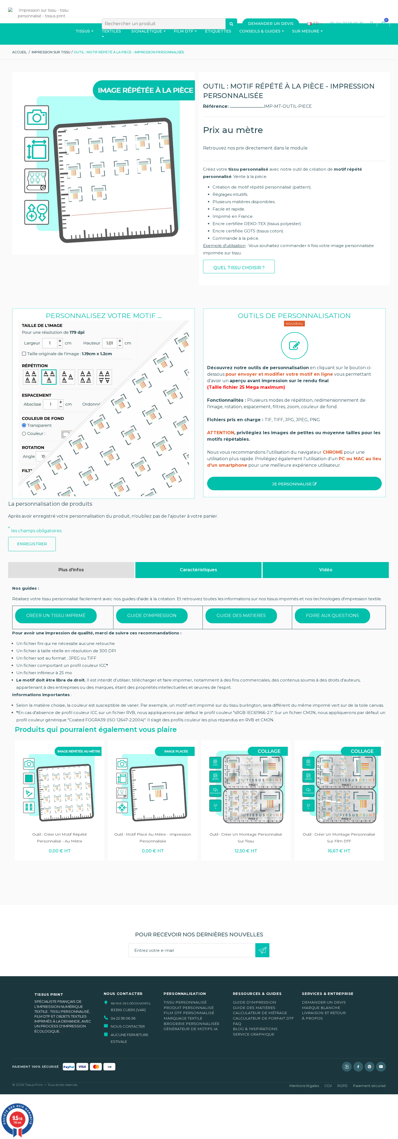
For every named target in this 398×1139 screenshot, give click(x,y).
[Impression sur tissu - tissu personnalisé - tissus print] (41, 22)
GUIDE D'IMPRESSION (152, 615)
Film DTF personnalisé (189, 1013)
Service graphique (253, 1034)
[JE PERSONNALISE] (294, 491)
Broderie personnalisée (191, 1023)
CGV (328, 1086)
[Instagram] (347, 1067)
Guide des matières (254, 1007)
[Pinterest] (369, 1067)
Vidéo (325, 569)
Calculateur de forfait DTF (263, 1018)
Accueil (19, 52)
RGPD (342, 1086)
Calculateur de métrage (260, 1013)
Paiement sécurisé (369, 1086)
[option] (59, 800)
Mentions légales (304, 1086)
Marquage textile (183, 1018)
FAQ (237, 1023)
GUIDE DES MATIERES (241, 615)
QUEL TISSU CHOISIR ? (239, 267)
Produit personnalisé (189, 1007)
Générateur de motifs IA (191, 1029)
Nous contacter (128, 1026)
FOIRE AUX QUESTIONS (332, 615)
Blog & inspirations (255, 1029)
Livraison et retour (324, 1013)
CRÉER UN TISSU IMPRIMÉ (56, 615)
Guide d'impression (254, 1002)
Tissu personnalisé (185, 1002)
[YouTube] (381, 1067)
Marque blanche (321, 1007)
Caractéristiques (198, 569)
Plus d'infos (71, 569)
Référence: (216, 106)
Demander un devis (324, 1002)
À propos (312, 1018)
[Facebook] (358, 1067)
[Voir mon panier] (383, 24)
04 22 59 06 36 (349, 23)
